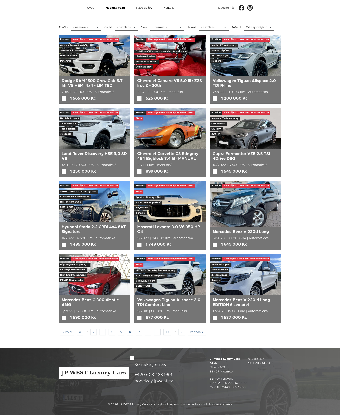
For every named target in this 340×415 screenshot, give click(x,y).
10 (168, 331)
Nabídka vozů (115, 7)
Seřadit (236, 27)
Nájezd (191, 27)
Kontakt (169, 7)
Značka (63, 27)
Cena (144, 27)
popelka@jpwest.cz (153, 381)
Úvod (90, 7)
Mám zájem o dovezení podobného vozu (95, 39)
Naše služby (144, 7)
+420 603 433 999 (153, 375)
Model (108, 27)
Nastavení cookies (220, 404)
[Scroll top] (330, 405)
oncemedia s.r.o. (194, 404)
